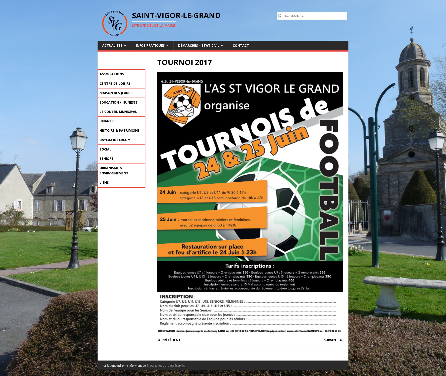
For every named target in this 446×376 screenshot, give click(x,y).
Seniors (106, 158)
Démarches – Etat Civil (198, 45)
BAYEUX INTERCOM (115, 139)
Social (105, 149)
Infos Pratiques (150, 45)
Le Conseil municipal (118, 111)
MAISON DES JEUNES (116, 93)
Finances (107, 121)
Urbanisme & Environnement (114, 170)
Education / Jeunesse (119, 102)
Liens (104, 182)
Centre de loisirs (115, 83)
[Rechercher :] (312, 15)
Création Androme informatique (124, 366)
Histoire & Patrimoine (120, 130)
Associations (112, 74)
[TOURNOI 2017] (250, 331)
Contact (241, 45)
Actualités (112, 45)
